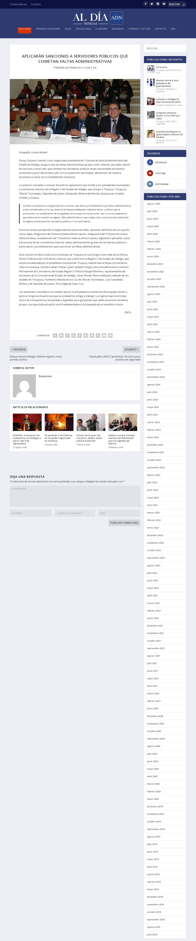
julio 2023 (152, 482)
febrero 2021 (154, 701)
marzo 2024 (153, 422)
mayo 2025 (153, 316)
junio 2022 (152, 580)
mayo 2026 (153, 226)
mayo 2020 (153, 768)
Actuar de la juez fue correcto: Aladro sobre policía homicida (89, 438)
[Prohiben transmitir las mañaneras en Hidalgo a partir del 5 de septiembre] (27, 422)
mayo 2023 (153, 497)
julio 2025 (152, 301)
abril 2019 (152, 866)
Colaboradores (18, 4)
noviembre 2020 (155, 723)
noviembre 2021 (155, 633)
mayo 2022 (153, 587)
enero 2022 (153, 618)
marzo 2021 (153, 693)
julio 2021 (152, 663)
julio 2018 (152, 934)
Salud (179, 105)
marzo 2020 (153, 783)
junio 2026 (152, 218)
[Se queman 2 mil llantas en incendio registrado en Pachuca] (59, 422)
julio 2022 (152, 572)
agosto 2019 (153, 836)
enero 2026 (153, 256)
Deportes (160, 29)
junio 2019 (152, 851)
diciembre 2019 (155, 806)
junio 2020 (152, 761)
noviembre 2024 (155, 361)
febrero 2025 (154, 339)
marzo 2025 (153, 331)
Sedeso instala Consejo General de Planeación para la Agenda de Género (121, 439)
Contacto (36, 4)
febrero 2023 (154, 520)
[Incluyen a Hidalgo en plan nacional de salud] (151, 101)
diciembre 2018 (155, 896)
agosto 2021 (153, 655)
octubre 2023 (154, 459)
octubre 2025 (154, 279)
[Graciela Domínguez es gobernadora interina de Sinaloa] (151, 134)
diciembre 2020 (155, 716)
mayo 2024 (153, 407)
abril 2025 (152, 324)
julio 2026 (152, 211)
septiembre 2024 (156, 376)
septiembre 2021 (156, 648)
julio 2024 (152, 392)
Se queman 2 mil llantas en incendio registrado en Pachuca (58, 438)
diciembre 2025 (155, 263)
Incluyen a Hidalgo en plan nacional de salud (168, 100)
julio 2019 (152, 844)
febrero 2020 (154, 791)
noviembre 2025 (155, 271)
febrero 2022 (154, 610)
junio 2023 (152, 489)
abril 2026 (152, 233)
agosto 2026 (153, 203)
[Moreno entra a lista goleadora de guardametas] (151, 82)
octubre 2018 (154, 912)
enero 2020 (153, 799)
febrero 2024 (154, 429)
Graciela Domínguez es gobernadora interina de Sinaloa (169, 134)
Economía (101, 29)
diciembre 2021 (155, 625)
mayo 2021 (153, 678)
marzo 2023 (153, 512)
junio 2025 (152, 309)
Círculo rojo (83, 29)
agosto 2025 (153, 294)
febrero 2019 (154, 881)
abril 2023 (152, 505)
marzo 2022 (153, 603)
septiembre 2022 (156, 557)
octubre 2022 (154, 550)
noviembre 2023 (155, 452)
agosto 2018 (153, 927)
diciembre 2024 (155, 354)
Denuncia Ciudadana (48, 29)
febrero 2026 (154, 248)
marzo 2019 (153, 874)
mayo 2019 (153, 859)
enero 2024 (153, 437)
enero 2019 (153, 889)
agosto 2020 (153, 746)
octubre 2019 (154, 821)
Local (68, 29)
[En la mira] (151, 69)
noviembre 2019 (155, 814)
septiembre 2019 (156, 829)
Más (173, 29)
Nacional (160, 142)
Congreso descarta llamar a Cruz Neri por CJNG (168, 115)
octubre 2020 (154, 731)
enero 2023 (153, 527)
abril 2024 (152, 414)
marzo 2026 (153, 241)
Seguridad (118, 29)
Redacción (76, 67)
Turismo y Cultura (139, 29)
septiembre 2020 (156, 738)
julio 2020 (152, 753)
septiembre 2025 (156, 286)
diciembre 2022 (155, 535)
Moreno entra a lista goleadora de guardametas (167, 83)
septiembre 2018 (156, 919)
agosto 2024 (153, 384)
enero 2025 (153, 346)
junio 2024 (152, 399)
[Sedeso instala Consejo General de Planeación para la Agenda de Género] (122, 422)
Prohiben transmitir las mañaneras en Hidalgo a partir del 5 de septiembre (27, 439)
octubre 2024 (154, 369)
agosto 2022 (153, 565)
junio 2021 (152, 670)
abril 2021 (152, 686)
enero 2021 (153, 708)
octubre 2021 (154, 640)
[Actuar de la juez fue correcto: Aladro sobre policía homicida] (91, 422)
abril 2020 (152, 776)
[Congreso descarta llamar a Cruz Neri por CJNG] (151, 115)
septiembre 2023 (156, 467)
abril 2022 (152, 595)
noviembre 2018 (155, 904)
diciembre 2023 (155, 444)
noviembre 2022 (155, 542)
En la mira (25, 29)
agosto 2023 (153, 474)
